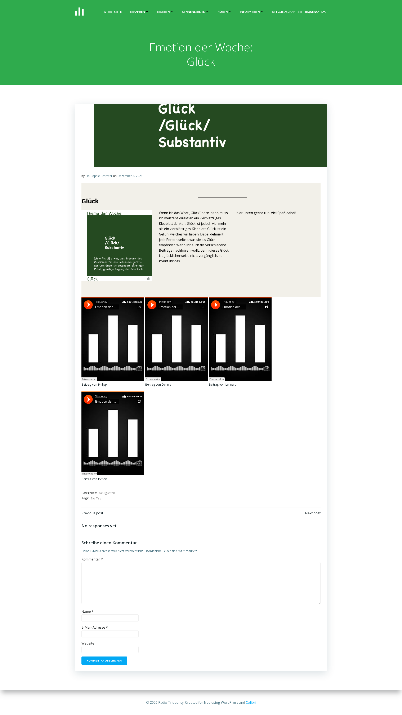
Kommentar (92, 559)
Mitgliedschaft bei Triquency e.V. (299, 12)
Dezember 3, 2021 (130, 176)
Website (87, 643)
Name (87, 611)
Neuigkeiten (107, 493)
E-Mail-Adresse (94, 627)
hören (223, 12)
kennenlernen (193, 12)
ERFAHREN (137, 12)
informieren (250, 12)
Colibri (251, 702)
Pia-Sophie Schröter (98, 176)
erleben (163, 12)
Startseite (113, 12)
